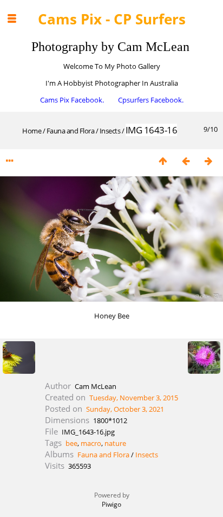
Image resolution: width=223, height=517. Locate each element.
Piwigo (111, 504)
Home (31, 131)
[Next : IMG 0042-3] (208, 161)
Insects (110, 131)
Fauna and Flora (71, 131)
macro (91, 443)
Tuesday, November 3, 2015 (133, 398)
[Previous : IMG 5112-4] (185, 161)
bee (71, 443)
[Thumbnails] (163, 161)
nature (115, 443)
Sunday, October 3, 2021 (125, 409)
